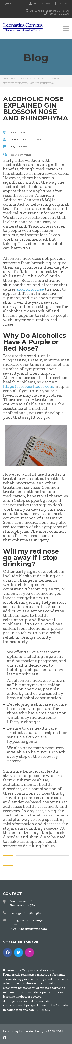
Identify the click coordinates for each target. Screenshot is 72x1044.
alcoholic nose (30, 289)
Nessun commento (20, 154)
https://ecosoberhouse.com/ (29, 386)
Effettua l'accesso (43, 3)
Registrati (63, 3)
